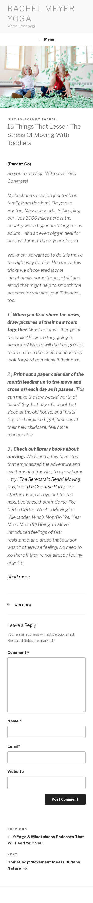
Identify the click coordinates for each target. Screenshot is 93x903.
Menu (49, 39)
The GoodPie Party (45, 486)
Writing (23, 605)
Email (13, 746)
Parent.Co (19, 164)
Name (14, 721)
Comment (18, 652)
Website (15, 771)
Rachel (48, 119)
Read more (18, 576)
